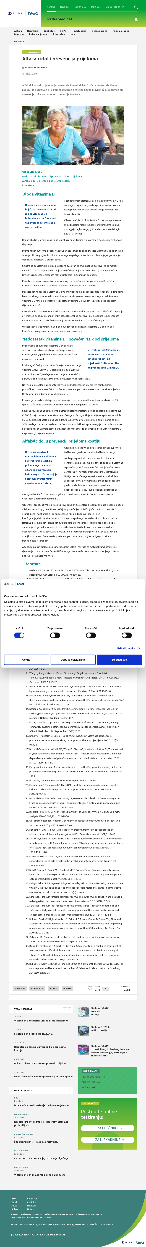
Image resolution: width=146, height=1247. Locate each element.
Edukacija (80, 7)
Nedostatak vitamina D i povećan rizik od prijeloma (52, 176)
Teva (13, 1217)
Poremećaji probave (24, 1134)
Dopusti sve (119, 659)
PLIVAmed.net (59, 19)
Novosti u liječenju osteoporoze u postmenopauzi (43, 1076)
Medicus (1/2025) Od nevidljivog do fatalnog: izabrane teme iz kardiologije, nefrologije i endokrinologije (110, 1051)
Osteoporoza (32, 52)
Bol (16, 1098)
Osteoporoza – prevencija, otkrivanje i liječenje (41, 1158)
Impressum (38, 1214)
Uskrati (26, 659)
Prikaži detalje (126, 648)
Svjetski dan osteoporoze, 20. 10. (33, 1033)
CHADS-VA (88, 1082)
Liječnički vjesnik (46, 1224)
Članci (51, 7)
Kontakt (14, 1214)
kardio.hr (33, 1224)
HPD (26, 1224)
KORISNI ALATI (90, 1071)
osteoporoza (37, 988)
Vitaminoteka (106, 1224)
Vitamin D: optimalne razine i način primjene (39, 1174)
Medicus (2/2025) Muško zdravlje (100, 1029)
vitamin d (67, 988)
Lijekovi (64, 7)
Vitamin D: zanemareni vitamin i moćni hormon (41, 1020)
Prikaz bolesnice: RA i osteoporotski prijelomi (40, 1063)
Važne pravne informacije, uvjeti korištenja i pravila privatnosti (73, 1214)
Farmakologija (21, 1114)
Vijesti (14, 1205)
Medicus (96, 7)
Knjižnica (31, 1202)
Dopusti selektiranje (73, 659)
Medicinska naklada (84, 1224)
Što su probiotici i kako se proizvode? (36, 1141)
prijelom (53, 988)
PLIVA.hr (47, 1217)
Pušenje (86, 1087)
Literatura (28, 185)
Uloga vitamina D (32, 171)
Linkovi (30, 1209)
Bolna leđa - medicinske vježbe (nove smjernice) (41, 1105)
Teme (14, 1198)
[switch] (55, 635)
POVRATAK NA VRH (125, 988)
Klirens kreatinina (91, 1076)
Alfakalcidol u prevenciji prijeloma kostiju (46, 180)
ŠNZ (97, 1224)
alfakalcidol (19, 988)
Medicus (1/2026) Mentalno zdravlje (100, 1011)
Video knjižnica (115, 7)
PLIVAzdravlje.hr (34, 1217)
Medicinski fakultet (64, 1224)
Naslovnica (19, 41)
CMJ (21, 1224)
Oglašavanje (25, 1214)
